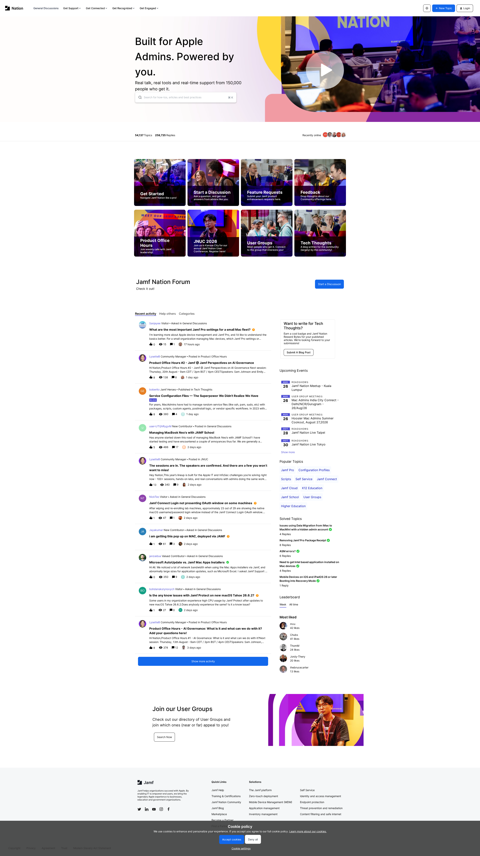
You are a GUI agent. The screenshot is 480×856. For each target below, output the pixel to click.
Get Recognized (122, 8)
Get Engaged (148, 8)
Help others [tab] (167, 313)
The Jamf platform (260, 790)
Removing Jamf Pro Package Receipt (303, 540)
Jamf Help (218, 790)
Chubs (294, 634)
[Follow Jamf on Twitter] (139, 809)
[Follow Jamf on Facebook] (168, 809)
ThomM (294, 645)
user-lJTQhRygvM (160, 426)
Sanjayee (154, 323)
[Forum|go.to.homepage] (14, 8)
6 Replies (285, 555)
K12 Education (312, 488)
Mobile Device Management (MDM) (270, 802)
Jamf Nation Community (226, 802)
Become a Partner (222, 820)
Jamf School (290, 497)
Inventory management (263, 814)
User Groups (312, 497)
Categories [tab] (187, 313)
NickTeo (154, 496)
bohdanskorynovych (161, 589)
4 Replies (285, 534)
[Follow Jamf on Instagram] (161, 809)
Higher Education (293, 506)
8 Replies (285, 545)
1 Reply (284, 585)
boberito (154, 389)
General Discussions (46, 8)
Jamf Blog (218, 808)
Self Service (304, 479)
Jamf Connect (327, 479)
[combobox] (185, 97)
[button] (240, 848)
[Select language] (427, 8)
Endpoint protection (312, 802)
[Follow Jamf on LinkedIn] (146, 809)
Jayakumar (156, 530)
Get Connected (95, 8)
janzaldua (155, 556)
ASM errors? (288, 551)
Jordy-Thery (297, 656)
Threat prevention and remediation (321, 808)
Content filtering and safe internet (320, 814)
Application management (264, 808)
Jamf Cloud (289, 488)
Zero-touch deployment (263, 796)
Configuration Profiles (314, 470)
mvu (292, 623)
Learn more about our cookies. (308, 831)
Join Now (146, 741)
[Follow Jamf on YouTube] (154, 809)
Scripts (286, 479)
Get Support (70, 8)
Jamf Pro (287, 470)
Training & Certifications (226, 796)
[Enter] (138, 97)
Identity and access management (320, 796)
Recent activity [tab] (145, 313)
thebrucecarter (299, 667)
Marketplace (219, 814)
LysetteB (154, 356)
